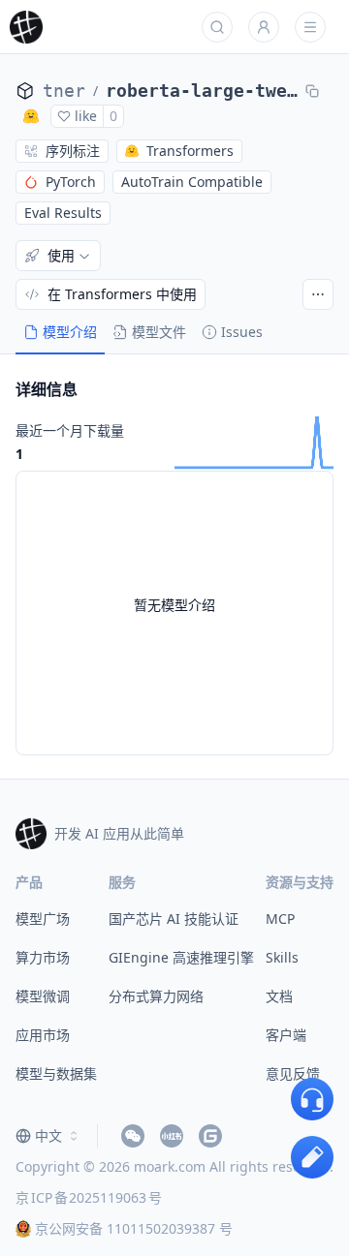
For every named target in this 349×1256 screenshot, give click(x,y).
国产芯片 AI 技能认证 (173, 918)
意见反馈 (293, 1073)
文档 (279, 996)
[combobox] (48, 1136)
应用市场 (43, 1035)
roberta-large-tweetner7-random (202, 90)
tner (64, 90)
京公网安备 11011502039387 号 (134, 1228)
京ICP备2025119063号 (89, 1197)
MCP (280, 918)
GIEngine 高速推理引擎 (181, 957)
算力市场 (43, 957)
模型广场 (43, 918)
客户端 (286, 1035)
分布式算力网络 (156, 996)
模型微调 (43, 996)
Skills (282, 957)
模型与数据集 (56, 1073)
